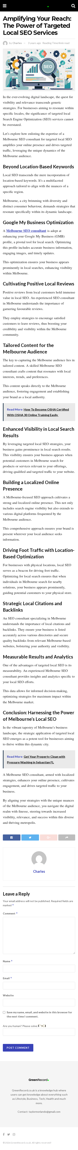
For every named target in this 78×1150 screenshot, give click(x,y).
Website (8, 995)
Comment (10, 913)
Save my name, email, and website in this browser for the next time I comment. (39, 1014)
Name (8, 961)
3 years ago (34, 43)
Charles (17, 43)
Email (7, 978)
